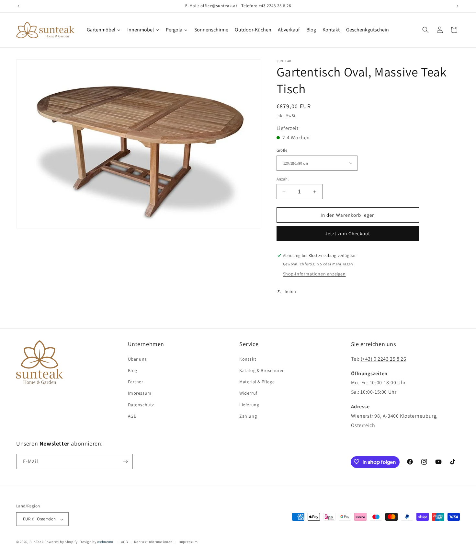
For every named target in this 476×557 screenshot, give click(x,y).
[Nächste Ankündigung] (457, 6)
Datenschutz (141, 404)
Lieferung (249, 404)
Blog (132, 370)
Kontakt (247, 359)
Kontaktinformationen (153, 542)
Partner (135, 382)
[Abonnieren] (125, 461)
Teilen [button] (290, 291)
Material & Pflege (257, 382)
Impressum (140, 393)
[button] (425, 30)
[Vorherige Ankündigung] (18, 6)
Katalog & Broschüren (262, 370)
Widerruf (248, 393)
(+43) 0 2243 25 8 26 (383, 358)
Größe (282, 150)
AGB (132, 416)
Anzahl (283, 179)
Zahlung (248, 416)
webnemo (105, 542)
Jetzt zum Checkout (347, 233)
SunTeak (36, 542)
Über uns (137, 359)
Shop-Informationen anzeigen (314, 274)
